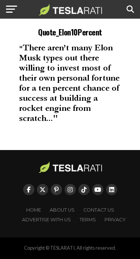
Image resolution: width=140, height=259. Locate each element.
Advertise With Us (46, 219)
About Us (62, 210)
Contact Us (98, 210)
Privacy (115, 219)
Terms (88, 219)
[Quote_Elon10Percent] (70, 122)
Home (33, 210)
